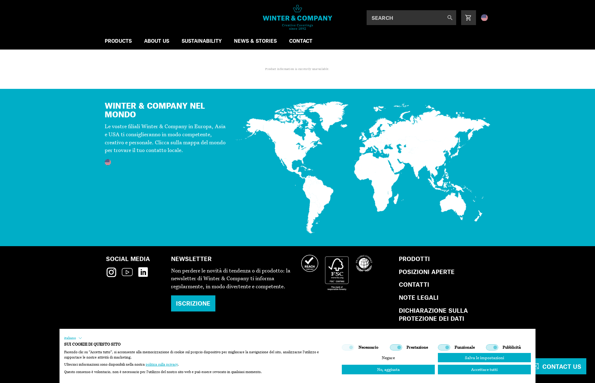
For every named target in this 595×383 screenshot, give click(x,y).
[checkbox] (348, 347)
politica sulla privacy (162, 364)
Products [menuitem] (118, 41)
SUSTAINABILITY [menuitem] (202, 41)
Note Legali (419, 297)
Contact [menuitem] (300, 41)
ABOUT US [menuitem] (156, 41)
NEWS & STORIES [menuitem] (255, 41)
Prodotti (414, 258)
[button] (73, 338)
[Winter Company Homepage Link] (297, 17)
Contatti (414, 284)
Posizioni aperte (427, 271)
